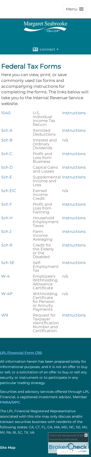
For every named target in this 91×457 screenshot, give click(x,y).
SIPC (16, 402)
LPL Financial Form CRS (21, 353)
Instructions (74, 113)
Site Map (8, 447)
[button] (74, 9)
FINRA (5, 402)
